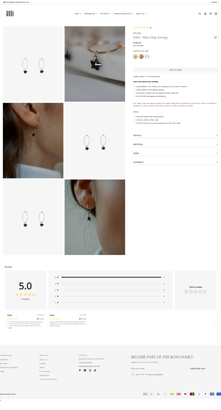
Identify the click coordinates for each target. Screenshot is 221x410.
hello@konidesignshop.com (89, 366)
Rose (141, 56)
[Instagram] (90, 370)
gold (135, 56)
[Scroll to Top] (216, 397)
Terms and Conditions (48, 379)
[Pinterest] (80, 370)
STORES (42, 363)
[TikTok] (95, 370)
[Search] (200, 13)
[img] (141, 27)
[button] (110, 277)
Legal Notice (44, 375)
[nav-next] (213, 325)
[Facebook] (85, 370)
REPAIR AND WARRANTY (9, 367)
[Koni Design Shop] (10, 14)
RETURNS (3, 363)
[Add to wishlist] (215, 37)
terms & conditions (155, 374)
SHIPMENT (4, 360)
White (147, 56)
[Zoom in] (59, 31)
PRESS (42, 367)
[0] (216, 13)
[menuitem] (78, 14)
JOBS (2, 371)
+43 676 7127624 (85, 362)
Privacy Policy (44, 371)
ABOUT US (43, 360)
